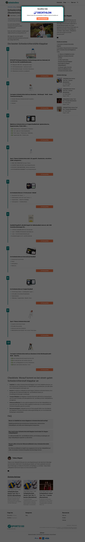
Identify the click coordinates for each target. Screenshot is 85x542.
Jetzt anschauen (42, 18)
